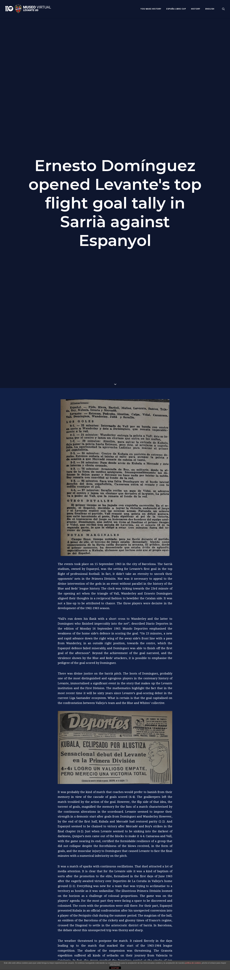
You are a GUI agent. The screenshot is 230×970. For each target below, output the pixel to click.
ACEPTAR (115, 968)
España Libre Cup (176, 8)
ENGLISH (209, 8)
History (195, 8)
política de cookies (193, 963)
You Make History (151, 8)
